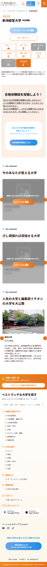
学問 (9, 429)
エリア (9, 451)
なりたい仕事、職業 (14, 433)
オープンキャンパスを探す (17, 479)
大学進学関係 (12, 422)
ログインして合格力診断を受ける (23, 385)
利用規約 (22, 559)
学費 (9, 458)
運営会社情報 (12, 559)
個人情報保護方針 (33, 559)
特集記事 (10, 440)
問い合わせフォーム (14, 500)
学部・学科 (11, 426)
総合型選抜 (11, 415)
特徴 (9, 454)
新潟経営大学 (22, 11)
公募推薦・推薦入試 (14, 419)
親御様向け (11, 436)
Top (4, 11)
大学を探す (11, 11)
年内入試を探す (13, 489)
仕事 (9, 468)
